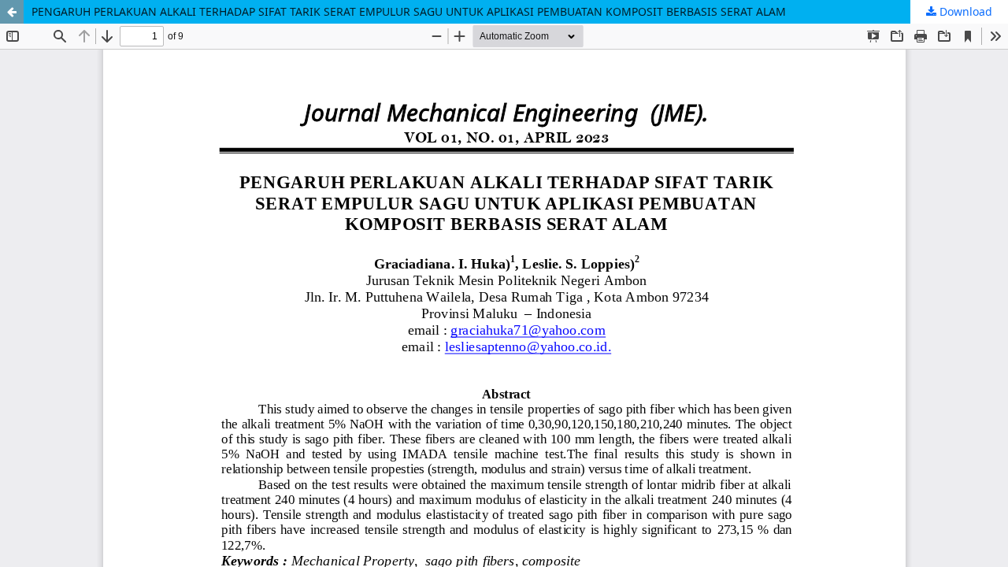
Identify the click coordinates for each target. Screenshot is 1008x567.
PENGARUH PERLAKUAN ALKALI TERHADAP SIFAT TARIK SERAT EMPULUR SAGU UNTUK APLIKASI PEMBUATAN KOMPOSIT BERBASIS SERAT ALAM (409, 11)
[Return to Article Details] (12, 12)
